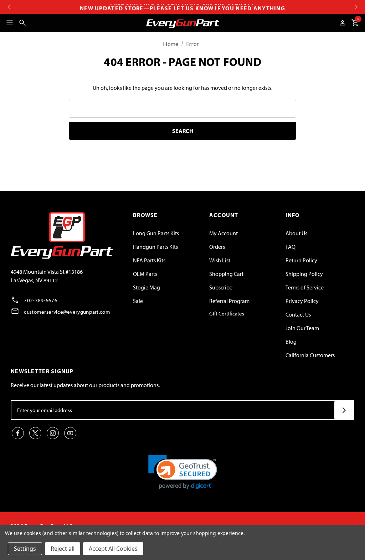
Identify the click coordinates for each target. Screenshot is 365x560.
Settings (25, 549)
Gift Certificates (226, 313)
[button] (183, 472)
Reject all (62, 549)
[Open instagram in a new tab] (52, 433)
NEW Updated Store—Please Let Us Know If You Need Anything (182, 7)
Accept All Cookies (113, 549)
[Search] (22, 23)
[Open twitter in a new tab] (35, 433)
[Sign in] (342, 23)
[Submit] (344, 410)
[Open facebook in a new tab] (18, 433)
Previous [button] (9, 7)
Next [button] (356, 7)
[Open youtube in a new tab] (70, 433)
